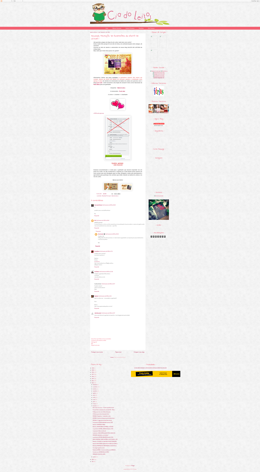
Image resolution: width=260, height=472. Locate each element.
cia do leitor (99, 196)
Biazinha (96, 296)
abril (94, 401)
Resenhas (141, 28)
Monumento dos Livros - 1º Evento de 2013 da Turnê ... (104, 407)
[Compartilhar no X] (117, 193)
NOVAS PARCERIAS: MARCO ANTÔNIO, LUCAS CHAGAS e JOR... (105, 439)
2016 (93, 376)
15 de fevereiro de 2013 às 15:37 (108, 313)
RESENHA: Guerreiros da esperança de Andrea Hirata (103, 418)
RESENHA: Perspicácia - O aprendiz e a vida (101, 416)
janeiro (94, 456)
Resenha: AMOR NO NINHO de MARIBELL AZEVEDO (103, 426)
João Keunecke (97, 313)
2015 (93, 378)
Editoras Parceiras (116, 28)
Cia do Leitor (99, 82)
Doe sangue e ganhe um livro (99, 447)
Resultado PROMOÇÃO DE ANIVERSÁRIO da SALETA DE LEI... (105, 445)
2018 (93, 372)
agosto (94, 393)
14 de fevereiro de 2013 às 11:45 (105, 296)
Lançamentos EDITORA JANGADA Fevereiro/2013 (103, 428)
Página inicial (118, 352)
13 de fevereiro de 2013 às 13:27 (108, 284)
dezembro (95, 384)
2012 (93, 459)
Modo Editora (97, 84)
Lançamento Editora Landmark (99, 431)
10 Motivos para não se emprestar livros (101, 414)
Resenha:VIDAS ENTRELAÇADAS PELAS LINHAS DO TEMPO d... (105, 443)
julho (94, 395)
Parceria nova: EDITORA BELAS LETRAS (101, 452)
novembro (95, 386)
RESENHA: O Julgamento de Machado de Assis (102, 420)
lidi (95, 220)
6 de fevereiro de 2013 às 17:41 (106, 251)
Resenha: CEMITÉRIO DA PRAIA (99, 424)
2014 (93, 380)
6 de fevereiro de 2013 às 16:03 (109, 205)
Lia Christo (96, 271)
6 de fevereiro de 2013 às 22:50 (106, 271)
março (94, 403)
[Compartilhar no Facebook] (118, 193)
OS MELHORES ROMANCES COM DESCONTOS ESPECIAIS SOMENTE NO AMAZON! (150, 368)
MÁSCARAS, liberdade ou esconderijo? (100, 435)
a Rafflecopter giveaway (99, 113)
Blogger (133, 465)
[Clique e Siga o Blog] (158, 124)
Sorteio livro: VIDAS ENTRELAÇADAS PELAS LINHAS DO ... (104, 433)
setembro (95, 391)
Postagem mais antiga (139, 352)
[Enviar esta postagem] (112, 193)
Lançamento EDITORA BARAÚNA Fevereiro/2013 (103, 422)
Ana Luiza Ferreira (98, 205)
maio (94, 399)
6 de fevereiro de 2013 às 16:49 (102, 220)
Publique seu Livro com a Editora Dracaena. (102, 412)
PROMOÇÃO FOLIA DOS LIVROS (99, 454)
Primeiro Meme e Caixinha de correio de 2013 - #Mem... (104, 409)
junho (94, 397)
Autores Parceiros (130, 28)
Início (107, 28)
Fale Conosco (151, 28)
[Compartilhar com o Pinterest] (119, 193)
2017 (93, 374)
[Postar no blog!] (116, 193)
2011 (93, 461)
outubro (95, 389)
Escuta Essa (97, 261)
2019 (93, 370)
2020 (93, 368)
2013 (93, 382)
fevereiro (95, 405)
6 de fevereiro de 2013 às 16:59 (112, 234)
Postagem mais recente (97, 352)
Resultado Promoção (106, 196)
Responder (96, 215)
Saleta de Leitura (121, 88)
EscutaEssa (96, 251)
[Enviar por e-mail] (114, 193)
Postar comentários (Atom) (119, 357)
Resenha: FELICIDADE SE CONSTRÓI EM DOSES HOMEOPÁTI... (105, 441)
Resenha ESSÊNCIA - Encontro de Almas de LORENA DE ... (104, 450)
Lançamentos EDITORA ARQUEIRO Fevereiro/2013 (103, 437)
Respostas (98, 231)
